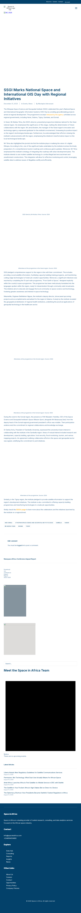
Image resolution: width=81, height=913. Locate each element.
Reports (9, 856)
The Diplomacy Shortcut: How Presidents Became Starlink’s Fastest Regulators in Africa (36, 793)
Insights (9, 859)
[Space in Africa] (10, 8)
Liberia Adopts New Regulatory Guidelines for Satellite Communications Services (33, 773)
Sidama (20, 526)
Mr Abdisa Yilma (10, 526)
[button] (74, 1)
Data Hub (9, 851)
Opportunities (11, 883)
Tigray (28, 526)
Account (67, 2)
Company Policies (12, 888)
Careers (55, 1)
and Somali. (9, 522)
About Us (49, 1)
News (30, 104)
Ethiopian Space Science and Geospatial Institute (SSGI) (34, 522)
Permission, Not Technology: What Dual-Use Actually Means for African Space (32, 778)
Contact (60, 1)
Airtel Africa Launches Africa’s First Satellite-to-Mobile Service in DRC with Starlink (33, 783)
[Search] (40, 663)
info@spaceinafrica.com (13, 835)
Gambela (59, 522)
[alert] (40, 714)
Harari (67, 522)
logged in (20, 545)
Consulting (10, 854)
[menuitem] (49, 1)
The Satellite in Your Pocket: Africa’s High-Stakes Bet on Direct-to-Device (31, 788)
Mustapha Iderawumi (45, 104)
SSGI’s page (21, 510)
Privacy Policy (11, 886)
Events (25, 104)
